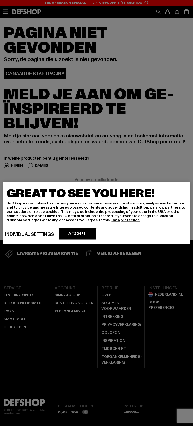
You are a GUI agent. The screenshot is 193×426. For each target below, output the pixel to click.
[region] (96, 213)
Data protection (125, 220)
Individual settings (29, 234)
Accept (77, 233)
